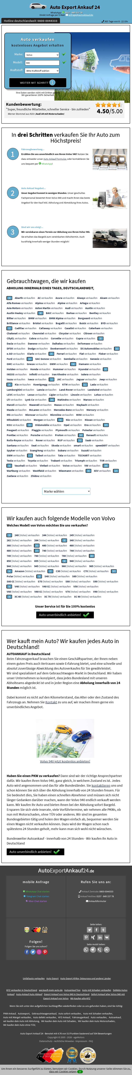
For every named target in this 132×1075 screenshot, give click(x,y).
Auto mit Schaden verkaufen (96, 990)
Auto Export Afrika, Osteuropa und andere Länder (85, 978)
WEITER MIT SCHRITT (36, 82)
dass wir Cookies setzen (62, 1071)
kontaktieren (101, 785)
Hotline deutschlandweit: (30, 21)
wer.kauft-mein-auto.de (51, 990)
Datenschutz (45, 1041)
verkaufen (25, 298)
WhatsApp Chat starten (38, 891)
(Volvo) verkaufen (27, 535)
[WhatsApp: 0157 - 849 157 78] (63, 12)
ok (80, 1071)
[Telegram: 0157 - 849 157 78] (24, 896)
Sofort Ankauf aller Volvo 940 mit (108, 994)
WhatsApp (47, 163)
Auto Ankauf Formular (54, 158)
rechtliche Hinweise (64, 1041)
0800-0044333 (106, 891)
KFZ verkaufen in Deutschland (21, 990)
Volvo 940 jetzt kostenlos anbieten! (65, 761)
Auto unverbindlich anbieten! (60, 615)
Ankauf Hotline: (88, 896)
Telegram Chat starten (37, 896)
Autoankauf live (72, 990)
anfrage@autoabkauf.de (81, 15)
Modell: (18, 62)
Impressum (81, 1041)
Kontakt (51, 702)
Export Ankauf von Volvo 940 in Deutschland (66, 994)
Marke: (18, 54)
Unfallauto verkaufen (34, 978)
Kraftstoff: (16, 70)
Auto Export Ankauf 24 (75, 7)
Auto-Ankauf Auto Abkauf (29, 994)
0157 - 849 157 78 (73, 12)
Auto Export (52, 978)
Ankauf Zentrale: (90, 891)
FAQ (91, 1041)
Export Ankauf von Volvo (56, 998)
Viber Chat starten (38, 901)
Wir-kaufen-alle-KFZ (80, 998)
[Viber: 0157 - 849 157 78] (27, 901)
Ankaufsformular (97, 901)
